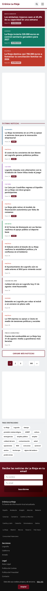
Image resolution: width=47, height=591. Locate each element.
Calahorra (6, 550)
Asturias (30, 510)
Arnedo (5, 555)
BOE (17, 446)
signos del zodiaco (30, 450)
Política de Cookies (9, 568)
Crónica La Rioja (11, 4)
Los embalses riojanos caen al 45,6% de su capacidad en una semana (23, 18)
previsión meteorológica (12, 432)
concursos (26, 446)
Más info (40, 582)
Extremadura (28, 523)
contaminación (24, 441)
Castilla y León (7, 523)
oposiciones (8, 446)
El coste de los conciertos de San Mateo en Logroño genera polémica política (23, 153)
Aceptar (23, 587)
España (5, 510)
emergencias (8, 436)
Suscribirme (23, 489)
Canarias (5, 517)
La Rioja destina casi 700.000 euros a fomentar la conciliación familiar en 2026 (23, 57)
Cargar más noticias (23, 353)
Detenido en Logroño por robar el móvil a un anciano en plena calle (23, 302)
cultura (36, 432)
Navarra (28, 530)
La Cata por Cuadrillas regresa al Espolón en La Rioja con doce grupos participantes (24, 190)
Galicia (37, 523)
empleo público (22, 436)
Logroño (17, 427)
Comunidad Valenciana (10, 536)
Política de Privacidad (10, 572)
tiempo (26, 427)
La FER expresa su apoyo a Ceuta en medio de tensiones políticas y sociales (22, 320)
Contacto (5, 576)
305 (31, 363)
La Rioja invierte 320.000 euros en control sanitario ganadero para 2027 (21, 37)
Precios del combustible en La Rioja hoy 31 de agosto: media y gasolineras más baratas (23, 338)
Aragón (21, 510)
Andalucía (13, 510)
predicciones (8, 455)
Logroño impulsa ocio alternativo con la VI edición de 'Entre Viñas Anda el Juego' (23, 171)
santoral (38, 446)
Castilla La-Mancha (26, 517)
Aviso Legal (6, 564)
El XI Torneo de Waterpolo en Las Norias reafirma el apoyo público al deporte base (23, 229)
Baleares (38, 510)
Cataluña (18, 523)
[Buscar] (36, 4)
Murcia (20, 530)
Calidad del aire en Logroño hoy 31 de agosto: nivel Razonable (22, 285)
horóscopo (16, 450)
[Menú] (42, 4)
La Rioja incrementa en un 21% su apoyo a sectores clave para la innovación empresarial (23, 135)
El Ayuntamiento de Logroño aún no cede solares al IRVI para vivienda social (23, 268)
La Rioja (6, 427)
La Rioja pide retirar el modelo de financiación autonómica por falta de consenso (22, 209)
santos (6, 450)
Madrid (13, 530)
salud (36, 441)
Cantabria (14, 517)
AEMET (27, 432)
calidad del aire (9, 441)
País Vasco (37, 530)
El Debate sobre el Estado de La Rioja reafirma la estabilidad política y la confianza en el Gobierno (22, 249)
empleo (34, 436)
